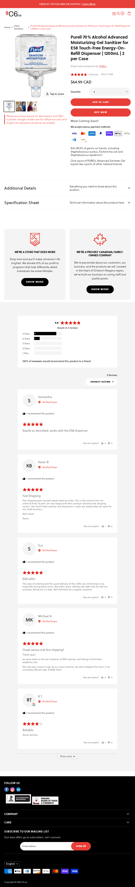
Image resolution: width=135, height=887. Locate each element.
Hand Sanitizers (18, 27)
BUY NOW (100, 112)
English (10, 863)
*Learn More (88, 4)
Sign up (81, 846)
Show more (66, 756)
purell (103, 66)
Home (7, 27)
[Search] (118, 14)
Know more (35, 281)
